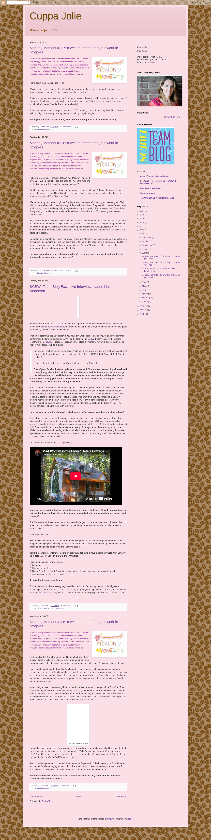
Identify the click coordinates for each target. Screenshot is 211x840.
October (146, 241)
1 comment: (65, 786)
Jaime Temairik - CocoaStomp (154, 176)
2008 (142, 314)
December (147, 237)
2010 (142, 306)
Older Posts (121, 796)
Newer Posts (36, 796)
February (146, 297)
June (144, 282)
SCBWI (91, 339)
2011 (142, 234)
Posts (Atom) (47, 801)
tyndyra (110, 819)
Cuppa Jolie (55, 15)
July (144, 253)
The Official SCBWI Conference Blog (157, 198)
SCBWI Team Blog (48, 592)
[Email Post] (76, 127)
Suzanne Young (147, 193)
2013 (142, 226)
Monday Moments (44, 129)
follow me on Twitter (172, 117)
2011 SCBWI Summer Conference (50, 609)
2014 (142, 222)
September (147, 245)
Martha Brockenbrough (151, 188)
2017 (142, 211)
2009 (142, 310)
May (144, 286)
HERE (49, 342)
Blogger (129, 819)
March (145, 294)
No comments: (66, 127)
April (144, 290)
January (146, 301)
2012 (142, 230)
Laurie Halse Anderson (51, 326)
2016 (142, 215)
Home (79, 796)
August (145, 249)
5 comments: (66, 606)
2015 (142, 219)
